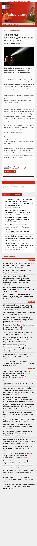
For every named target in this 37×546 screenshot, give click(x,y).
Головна (6, 30)
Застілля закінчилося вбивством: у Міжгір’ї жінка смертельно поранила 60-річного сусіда (18, 320)
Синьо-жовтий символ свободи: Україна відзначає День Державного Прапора (18, 297)
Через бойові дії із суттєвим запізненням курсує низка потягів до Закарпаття (19, 212)
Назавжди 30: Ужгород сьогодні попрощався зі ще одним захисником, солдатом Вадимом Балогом (19, 245)
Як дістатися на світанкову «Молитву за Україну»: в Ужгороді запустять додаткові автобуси (19, 363)
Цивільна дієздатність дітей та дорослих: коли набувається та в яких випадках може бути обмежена (19, 407)
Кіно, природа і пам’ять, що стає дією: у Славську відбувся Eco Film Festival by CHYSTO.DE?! (18, 307)
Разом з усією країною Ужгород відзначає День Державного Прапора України (18, 289)
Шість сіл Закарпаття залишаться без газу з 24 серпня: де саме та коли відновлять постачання (17, 340)
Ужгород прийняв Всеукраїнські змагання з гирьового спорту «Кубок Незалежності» (19, 327)
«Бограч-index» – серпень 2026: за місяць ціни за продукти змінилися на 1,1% (19, 238)
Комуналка (18, 30)
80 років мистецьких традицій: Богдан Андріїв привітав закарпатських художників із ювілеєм (17, 455)
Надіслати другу (10, 171)
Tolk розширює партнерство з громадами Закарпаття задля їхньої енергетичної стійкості (19, 486)
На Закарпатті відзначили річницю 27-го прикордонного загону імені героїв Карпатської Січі (18, 265)
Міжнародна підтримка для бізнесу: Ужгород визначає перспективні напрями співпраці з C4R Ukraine (19, 441)
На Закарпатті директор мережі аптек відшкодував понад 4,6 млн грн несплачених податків (17, 434)
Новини (12, 30)
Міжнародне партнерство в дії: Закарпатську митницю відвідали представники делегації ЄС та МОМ (17, 347)
